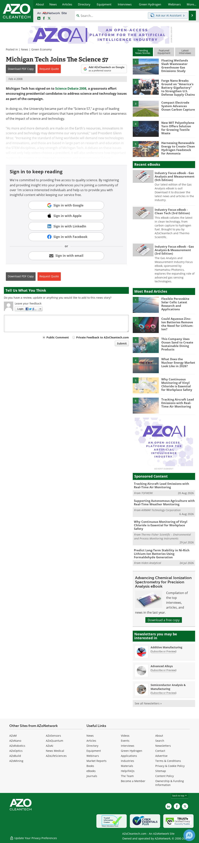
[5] (146, 148)
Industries (127, 761)
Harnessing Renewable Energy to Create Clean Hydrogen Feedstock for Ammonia (178, 148)
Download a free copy (164, 620)
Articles (91, 740)
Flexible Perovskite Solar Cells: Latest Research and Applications (175, 304)
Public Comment (57, 337)
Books (90, 766)
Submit (122, 343)
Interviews (127, 746)
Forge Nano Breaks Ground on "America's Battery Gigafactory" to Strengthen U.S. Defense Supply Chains (178, 87)
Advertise (161, 756)
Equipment (93, 751)
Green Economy (41, 49)
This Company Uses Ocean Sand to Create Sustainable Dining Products (177, 344)
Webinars (92, 756)
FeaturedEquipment (164, 52)
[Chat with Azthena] (189, 835)
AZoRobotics (17, 746)
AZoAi (49, 746)
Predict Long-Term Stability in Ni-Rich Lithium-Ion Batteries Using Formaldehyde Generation (161, 553)
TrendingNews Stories (142, 52)
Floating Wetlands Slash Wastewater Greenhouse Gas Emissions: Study (174, 65)
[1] (146, 66)
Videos (125, 735)
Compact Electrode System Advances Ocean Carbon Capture (178, 106)
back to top (178, 795)
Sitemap (160, 771)
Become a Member (133, 781)
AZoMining (16, 761)
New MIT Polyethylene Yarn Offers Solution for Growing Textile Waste (177, 128)
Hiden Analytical (151, 563)
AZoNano (15, 740)
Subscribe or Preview (163, 651)
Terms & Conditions (168, 761)
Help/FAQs (127, 771)
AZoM (13, 735)
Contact (160, 751)
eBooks (91, 771)
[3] (146, 108)
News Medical (55, 751)
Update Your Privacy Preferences (35, 838)
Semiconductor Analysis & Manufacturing (168, 687)
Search (159, 740)
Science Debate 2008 (70, 88)
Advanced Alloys (162, 666)
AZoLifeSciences (56, 756)
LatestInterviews (185, 52)
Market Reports (96, 761)
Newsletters (163, 746)
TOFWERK (147, 493)
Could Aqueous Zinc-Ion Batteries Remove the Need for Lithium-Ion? (177, 324)
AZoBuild (15, 756)
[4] (146, 128)
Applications (129, 756)
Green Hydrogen (131, 751)
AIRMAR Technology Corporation (161, 510)
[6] (146, 405)
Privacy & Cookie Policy (170, 766)
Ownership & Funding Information (169, 783)
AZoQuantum (54, 740)
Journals (91, 776)
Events (125, 740)
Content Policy (164, 776)
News (24, 49)
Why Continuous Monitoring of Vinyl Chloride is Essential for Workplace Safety (176, 384)
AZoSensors (53, 735)
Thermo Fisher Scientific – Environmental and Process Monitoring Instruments (162, 536)
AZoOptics (16, 751)
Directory (92, 746)
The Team (127, 776)
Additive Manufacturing (166, 647)
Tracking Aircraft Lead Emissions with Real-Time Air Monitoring (177, 402)
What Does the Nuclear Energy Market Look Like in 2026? (178, 362)
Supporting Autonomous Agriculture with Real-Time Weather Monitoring (164, 502)
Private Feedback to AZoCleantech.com (102, 337)
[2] (146, 86)
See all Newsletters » (148, 703)
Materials (127, 766)
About (159, 735)
